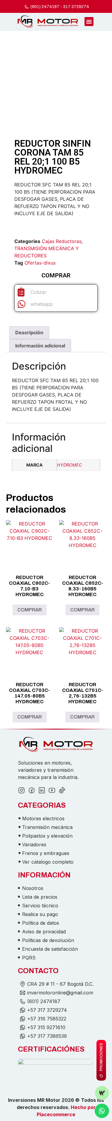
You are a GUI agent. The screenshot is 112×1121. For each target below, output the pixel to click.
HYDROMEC (69, 464)
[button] (89, 21)
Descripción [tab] (29, 332)
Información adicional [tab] (40, 346)
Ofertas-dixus (40, 263)
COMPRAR (29, 609)
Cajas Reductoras (62, 241)
